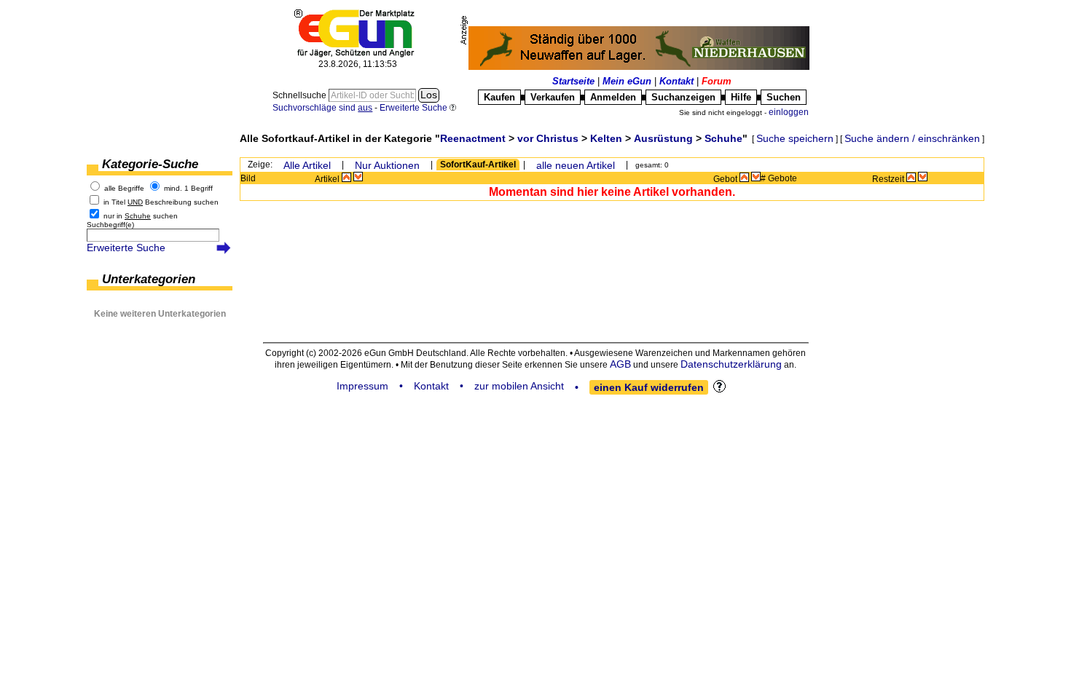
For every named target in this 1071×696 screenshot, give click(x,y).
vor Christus (547, 138)
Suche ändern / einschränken (912, 138)
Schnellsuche (300, 95)
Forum (716, 81)
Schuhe (723, 138)
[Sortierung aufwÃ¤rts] (346, 177)
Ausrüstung (663, 138)
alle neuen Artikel (575, 165)
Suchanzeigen (683, 97)
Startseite (573, 81)
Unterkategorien (148, 279)
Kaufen (499, 97)
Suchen (783, 97)
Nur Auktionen (387, 165)
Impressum (362, 386)
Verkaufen (552, 97)
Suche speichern (794, 138)
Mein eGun (627, 81)
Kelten (606, 138)
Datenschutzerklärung (731, 364)
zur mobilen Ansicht (519, 386)
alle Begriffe (124, 188)
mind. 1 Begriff (188, 188)
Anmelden (613, 97)
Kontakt (676, 81)
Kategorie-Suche (150, 164)
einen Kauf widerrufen (649, 387)
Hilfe (741, 97)
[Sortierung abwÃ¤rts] (358, 177)
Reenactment (473, 138)
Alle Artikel (307, 165)
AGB (620, 364)
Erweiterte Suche (126, 247)
